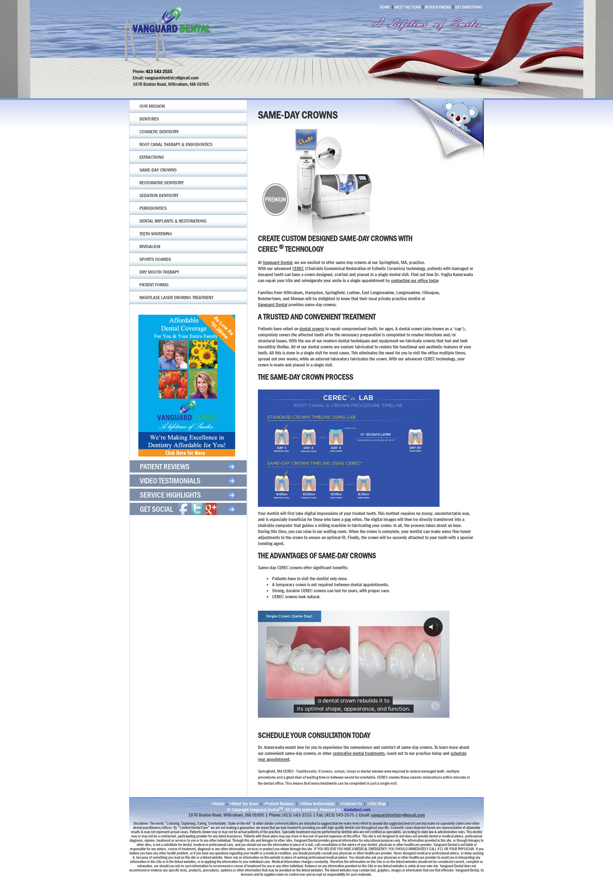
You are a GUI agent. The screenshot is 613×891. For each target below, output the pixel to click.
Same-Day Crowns (158, 170)
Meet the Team (407, 7)
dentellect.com (357, 809)
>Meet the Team (244, 803)
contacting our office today (415, 280)
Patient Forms (154, 284)
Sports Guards (155, 259)
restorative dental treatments (359, 753)
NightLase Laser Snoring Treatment (176, 297)
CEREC (298, 268)
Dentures (149, 119)
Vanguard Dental (277, 262)
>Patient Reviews (279, 803)
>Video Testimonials (317, 803)
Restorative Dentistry (161, 182)
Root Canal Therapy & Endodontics (175, 144)
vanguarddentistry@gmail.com (398, 815)
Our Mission (152, 106)
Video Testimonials (170, 481)
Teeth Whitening (155, 233)
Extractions (151, 157)
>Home (217, 803)
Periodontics (153, 208)
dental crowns (311, 328)
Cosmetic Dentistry (159, 131)
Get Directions (468, 7)
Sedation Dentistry (158, 195)
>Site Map (376, 803)
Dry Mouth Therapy (159, 272)
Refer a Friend (438, 7)
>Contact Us (351, 803)
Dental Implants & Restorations (172, 221)
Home (385, 7)
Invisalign (149, 246)
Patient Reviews (164, 467)
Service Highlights (170, 495)
